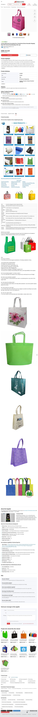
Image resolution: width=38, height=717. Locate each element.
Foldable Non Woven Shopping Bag (7, 706)
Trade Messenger (17, 710)
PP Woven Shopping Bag (8, 545)
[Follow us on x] (32, 710)
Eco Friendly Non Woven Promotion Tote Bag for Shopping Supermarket (23, 640)
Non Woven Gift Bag (29, 699)
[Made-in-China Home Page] (19, 2)
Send (8, 623)
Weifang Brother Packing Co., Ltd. (8, 46)
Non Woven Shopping (20, 699)
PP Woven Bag (10, 544)
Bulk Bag (26, 544)
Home (2, 7)
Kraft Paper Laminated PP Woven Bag (19, 545)
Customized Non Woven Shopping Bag (21, 704)
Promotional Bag (11, 692)
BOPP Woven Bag (13, 546)
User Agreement (24, 714)
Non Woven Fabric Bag (11, 699)
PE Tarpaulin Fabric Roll (31, 680)
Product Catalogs (15, 677)
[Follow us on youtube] (34, 710)
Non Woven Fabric (22, 682)
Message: (5, 615)
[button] (1, 1)
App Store (3, 710)
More (2, 708)
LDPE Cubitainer (3, 682)
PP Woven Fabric (15, 544)
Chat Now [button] (29, 55)
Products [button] (10, 4)
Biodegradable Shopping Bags (6, 695)
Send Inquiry (10, 55)
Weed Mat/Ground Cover (5, 680)
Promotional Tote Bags (16, 695)
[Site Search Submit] (24, 4)
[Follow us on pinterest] (36, 710)
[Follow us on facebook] (30, 710)
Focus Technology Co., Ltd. (12, 714)
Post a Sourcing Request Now (28, 623)
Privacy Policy (34, 714)
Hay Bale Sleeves (12, 680)
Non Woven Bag (4, 692)
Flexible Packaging (22, 544)
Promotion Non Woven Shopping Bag (7, 704)
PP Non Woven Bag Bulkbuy (19, 706)
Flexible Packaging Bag (31, 682)
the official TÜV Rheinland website (29, 510)
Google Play (9, 710)
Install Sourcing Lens (6, 712)
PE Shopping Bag (28, 545)
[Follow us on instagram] (33, 710)
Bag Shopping (4, 699)
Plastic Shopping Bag (19, 692)
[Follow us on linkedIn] (27, 712)
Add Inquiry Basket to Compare (19, 37)
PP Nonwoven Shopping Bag (14, 682)
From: (5, 610)
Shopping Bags (13, 7)
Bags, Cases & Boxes (7, 7)
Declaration (29, 714)
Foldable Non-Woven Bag (28, 692)
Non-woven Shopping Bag (21, 7)
